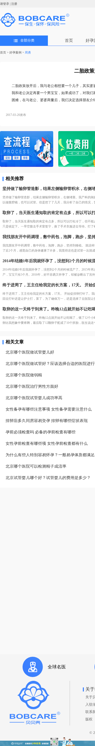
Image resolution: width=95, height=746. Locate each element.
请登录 (4, 4)
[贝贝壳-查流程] (26, 149)
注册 (14, 4)
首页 (69, 40)
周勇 (28, 52)
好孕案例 (15, 52)
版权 (88, 719)
